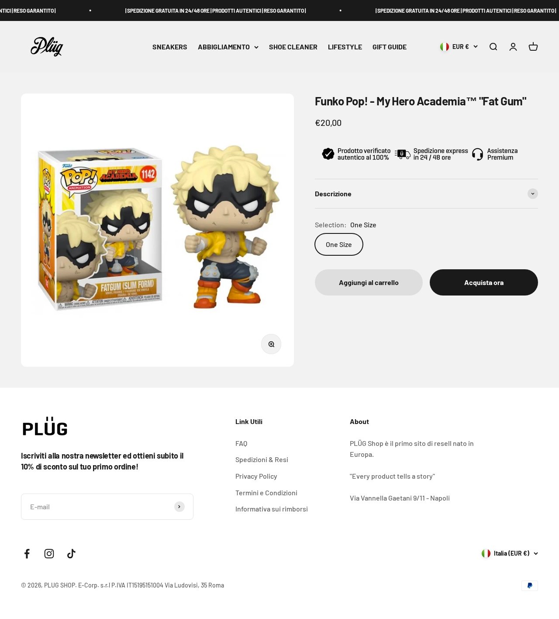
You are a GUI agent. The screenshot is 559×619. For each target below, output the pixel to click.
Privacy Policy (256, 476)
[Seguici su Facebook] (27, 554)
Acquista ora (484, 282)
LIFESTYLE (345, 47)
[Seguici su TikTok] (71, 554)
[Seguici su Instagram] (49, 554)
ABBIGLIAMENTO (224, 47)
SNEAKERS (169, 47)
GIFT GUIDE (390, 47)
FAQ (241, 443)
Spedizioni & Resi (261, 459)
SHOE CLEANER (293, 47)
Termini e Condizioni (266, 492)
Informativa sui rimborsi (271, 508)
